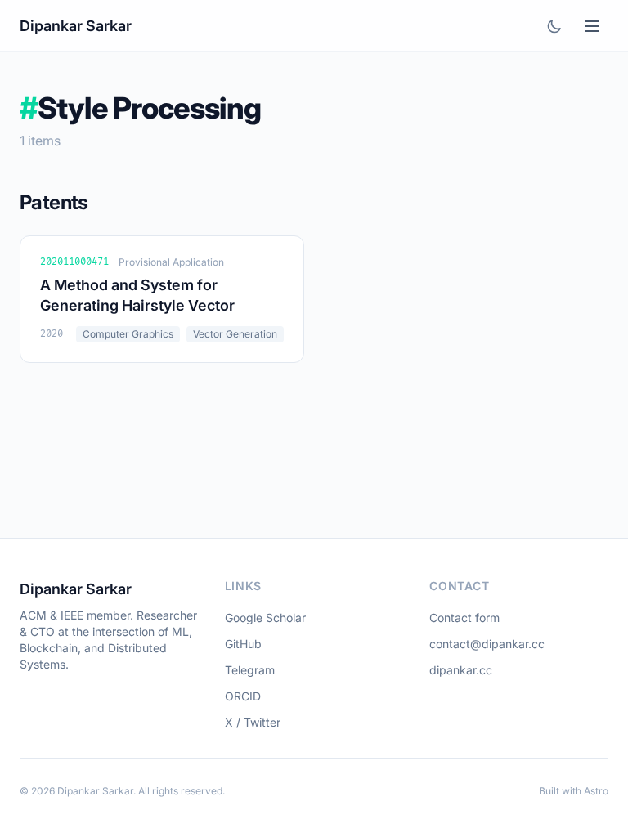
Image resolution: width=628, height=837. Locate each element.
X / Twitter (252, 722)
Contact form (464, 617)
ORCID (243, 696)
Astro (596, 791)
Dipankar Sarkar (76, 25)
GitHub (243, 644)
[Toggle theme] (554, 26)
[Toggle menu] (592, 26)
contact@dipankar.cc (487, 644)
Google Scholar (265, 617)
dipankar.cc (460, 670)
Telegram (250, 670)
